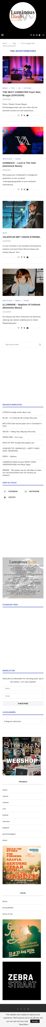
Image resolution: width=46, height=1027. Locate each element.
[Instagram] (36, 35)
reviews (6, 802)
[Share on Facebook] (21, 115)
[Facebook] (31, 35)
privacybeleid (8, 908)
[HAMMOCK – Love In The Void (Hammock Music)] (23, 140)
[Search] (43, 35)
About (5, 901)
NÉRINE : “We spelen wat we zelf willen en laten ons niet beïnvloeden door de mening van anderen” (22, 472)
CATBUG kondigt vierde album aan (17, 412)
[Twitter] (34, 35)
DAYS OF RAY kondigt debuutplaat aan (18, 443)
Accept (35, 1021)
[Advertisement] (23, 375)
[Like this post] (18, 115)
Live (4, 809)
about (5, 840)
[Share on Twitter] (24, 115)
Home (5, 43)
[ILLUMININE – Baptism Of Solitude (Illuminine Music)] (23, 282)
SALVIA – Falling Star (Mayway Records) (19, 432)
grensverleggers (9, 834)
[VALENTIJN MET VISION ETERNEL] (23, 214)
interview (6, 821)
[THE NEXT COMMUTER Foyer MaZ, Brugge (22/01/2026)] (23, 69)
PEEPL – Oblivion (10, 456)
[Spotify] (39, 35)
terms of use (8, 914)
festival (5, 815)
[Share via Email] (27, 115)
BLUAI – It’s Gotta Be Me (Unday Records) (20, 418)
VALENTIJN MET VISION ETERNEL (22, 237)
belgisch (6, 828)
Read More (23, 1024)
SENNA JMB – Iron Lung (12, 437)
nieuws (5, 796)
